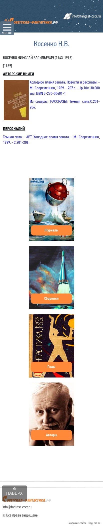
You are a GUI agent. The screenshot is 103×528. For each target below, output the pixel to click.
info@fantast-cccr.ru (86, 16)
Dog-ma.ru (94, 523)
